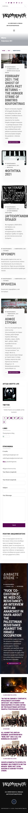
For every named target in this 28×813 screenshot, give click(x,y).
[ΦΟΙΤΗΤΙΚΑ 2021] (14, 157)
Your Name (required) (9, 472)
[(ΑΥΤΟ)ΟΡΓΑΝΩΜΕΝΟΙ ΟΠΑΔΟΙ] (14, 197)
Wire (4, 461)
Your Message (7, 495)
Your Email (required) (9, 480)
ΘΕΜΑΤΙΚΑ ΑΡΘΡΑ (12, 695)
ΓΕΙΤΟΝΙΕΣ (6, 250)
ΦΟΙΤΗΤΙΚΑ (10, 167)
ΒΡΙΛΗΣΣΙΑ (8, 284)
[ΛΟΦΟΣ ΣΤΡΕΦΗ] (14, 306)
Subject (5, 487)
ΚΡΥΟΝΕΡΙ (8, 254)
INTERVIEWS (20, 586)
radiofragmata (11, 67)
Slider (5, 695)
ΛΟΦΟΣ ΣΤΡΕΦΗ (10, 321)
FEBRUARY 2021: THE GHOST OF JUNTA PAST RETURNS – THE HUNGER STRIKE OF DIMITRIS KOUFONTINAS (15, 90)
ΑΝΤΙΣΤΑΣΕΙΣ (10, 315)
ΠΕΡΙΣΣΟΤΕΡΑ (13, 142)
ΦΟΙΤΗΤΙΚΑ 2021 (13, 172)
